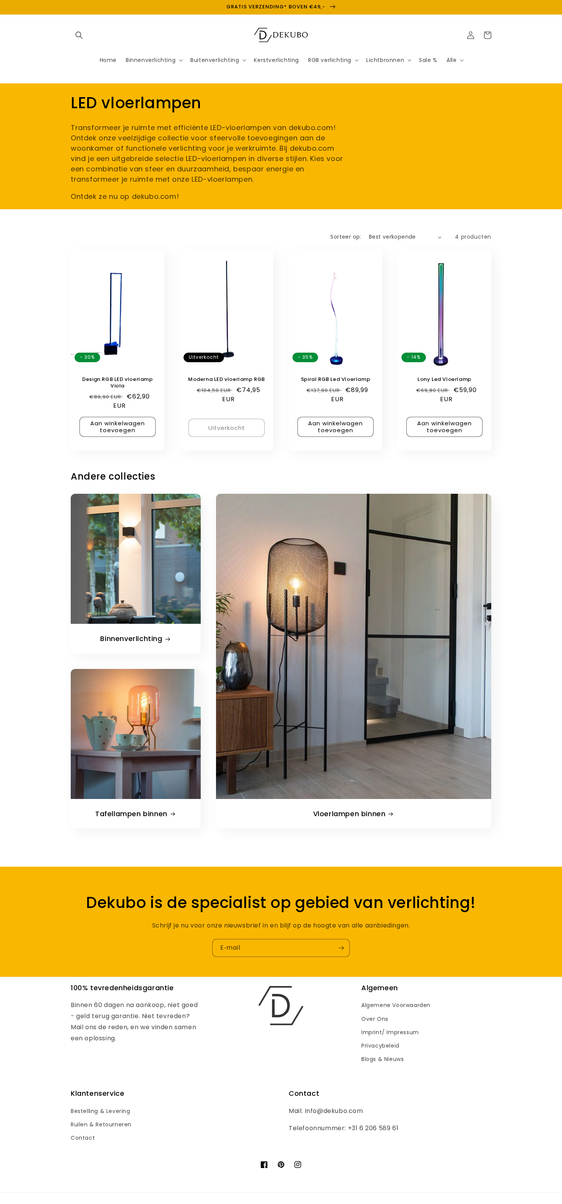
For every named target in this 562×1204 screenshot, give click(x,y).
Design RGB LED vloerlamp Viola (117, 382)
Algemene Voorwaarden (395, 1005)
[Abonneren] (341, 948)
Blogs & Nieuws (382, 1059)
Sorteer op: (345, 237)
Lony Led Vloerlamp (444, 379)
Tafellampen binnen (131, 813)
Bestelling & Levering (100, 1111)
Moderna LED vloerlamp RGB (226, 379)
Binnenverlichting (131, 638)
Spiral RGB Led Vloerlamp (335, 379)
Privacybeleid (380, 1045)
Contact (83, 1138)
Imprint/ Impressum (390, 1032)
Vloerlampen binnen (349, 813)
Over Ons (374, 1019)
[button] (79, 35)
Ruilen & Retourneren (101, 1124)
